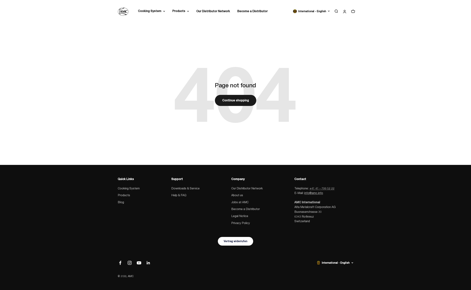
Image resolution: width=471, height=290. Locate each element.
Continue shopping (235, 100)
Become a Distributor (252, 11)
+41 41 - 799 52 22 (321, 188)
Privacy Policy (240, 223)
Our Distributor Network (213, 11)
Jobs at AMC (240, 202)
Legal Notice (239, 216)
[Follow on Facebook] (120, 262)
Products (178, 11)
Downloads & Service (185, 188)
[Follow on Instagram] (129, 262)
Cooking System (149, 11)
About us (237, 195)
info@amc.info (313, 193)
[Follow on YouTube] (139, 262)
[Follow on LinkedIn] (148, 262)
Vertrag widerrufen (235, 241)
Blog (121, 202)
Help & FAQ (178, 195)
